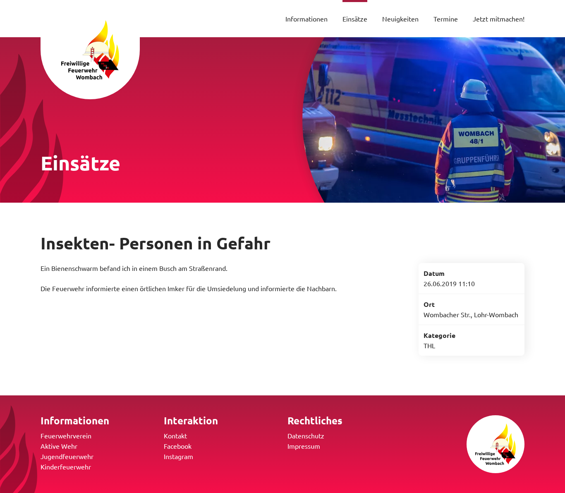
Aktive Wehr (59, 446)
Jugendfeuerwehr (67, 456)
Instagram (178, 456)
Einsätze (354, 18)
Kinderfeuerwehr (66, 466)
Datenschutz (305, 435)
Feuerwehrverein (66, 435)
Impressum (303, 446)
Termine (445, 18)
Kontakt (175, 435)
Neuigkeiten (400, 18)
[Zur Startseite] (90, 49)
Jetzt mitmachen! (498, 18)
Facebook (178, 446)
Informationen (306, 18)
